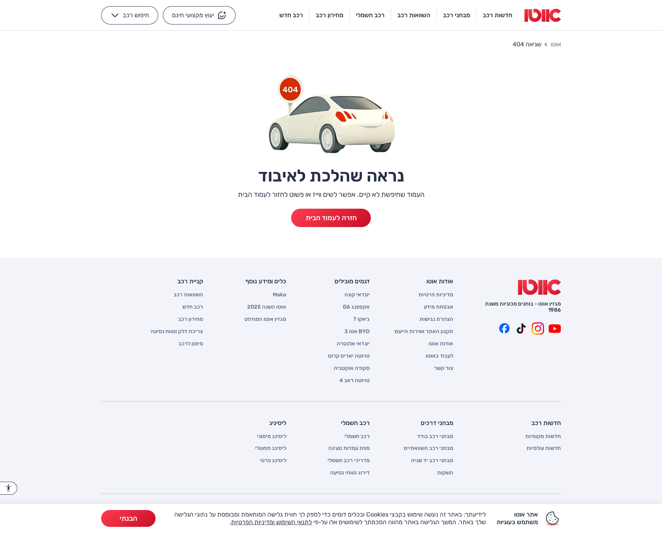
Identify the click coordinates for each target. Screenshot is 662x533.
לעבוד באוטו (439, 356)
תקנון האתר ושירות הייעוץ (423, 332)
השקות (445, 473)
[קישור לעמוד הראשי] (542, 15)
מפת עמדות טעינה (349, 448)
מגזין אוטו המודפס (265, 319)
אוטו (556, 44)
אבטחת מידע (438, 307)
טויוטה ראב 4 (354, 381)
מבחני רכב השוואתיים (428, 448)
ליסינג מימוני (271, 436)
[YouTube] (555, 328)
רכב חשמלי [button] (370, 15)
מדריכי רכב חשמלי (349, 461)
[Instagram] (538, 328)
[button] (199, 15)
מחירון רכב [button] (329, 15)
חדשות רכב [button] (497, 15)
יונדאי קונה (357, 295)
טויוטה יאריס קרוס (349, 356)
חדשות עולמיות (543, 448)
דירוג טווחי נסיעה (350, 473)
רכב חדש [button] (291, 15)
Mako (279, 295)
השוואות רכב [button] (413, 15)
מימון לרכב (191, 344)
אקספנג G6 (356, 307)
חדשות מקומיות (543, 436)
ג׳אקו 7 (361, 319)
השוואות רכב (188, 295)
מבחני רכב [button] (456, 15)
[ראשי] (539, 287)
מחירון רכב (190, 319)
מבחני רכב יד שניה (432, 461)
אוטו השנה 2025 (266, 307)
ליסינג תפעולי (270, 448)
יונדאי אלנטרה (353, 344)
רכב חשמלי (357, 436)
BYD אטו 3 (357, 332)
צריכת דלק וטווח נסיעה (177, 332)
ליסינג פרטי (273, 461)
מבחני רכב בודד (435, 436)
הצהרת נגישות (436, 319)
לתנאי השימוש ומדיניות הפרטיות (271, 522)
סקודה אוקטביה (352, 368)
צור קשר (443, 368)
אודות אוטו (441, 344)
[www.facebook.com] (504, 328)
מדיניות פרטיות (435, 295)
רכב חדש (192, 307)
